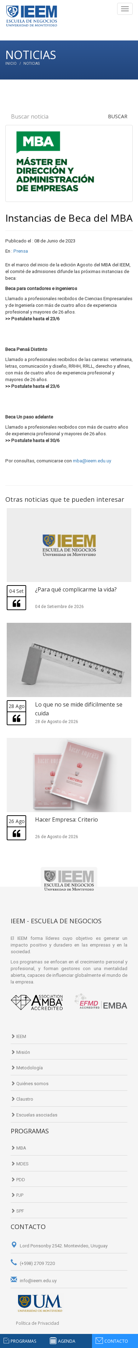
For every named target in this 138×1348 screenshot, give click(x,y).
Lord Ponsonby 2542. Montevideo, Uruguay (63, 1245)
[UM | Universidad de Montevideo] (40, 1302)
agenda (66, 1341)
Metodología (29, 1067)
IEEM (20, 1036)
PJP (19, 1195)
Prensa (20, 251)
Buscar (117, 116)
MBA (20, 1148)
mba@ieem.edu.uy (92, 460)
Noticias (31, 63)
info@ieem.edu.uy (38, 1280)
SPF (19, 1211)
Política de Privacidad (37, 1323)
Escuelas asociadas (36, 1115)
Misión (22, 1052)
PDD (20, 1179)
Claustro (24, 1099)
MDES (22, 1163)
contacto (116, 1341)
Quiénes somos (31, 1083)
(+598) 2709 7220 (37, 1263)
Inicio (11, 63)
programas (23, 1341)
